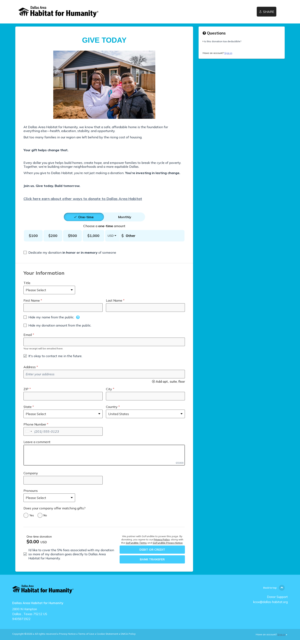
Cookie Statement (107, 633)
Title (26, 283)
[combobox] (28, 431)
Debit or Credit (152, 549)
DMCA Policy (128, 633)
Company (30, 473)
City (109, 389)
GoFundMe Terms (136, 542)
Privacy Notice (67, 633)
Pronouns (30, 491)
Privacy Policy (162, 539)
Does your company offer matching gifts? (54, 508)
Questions (216, 33)
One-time (86, 217)
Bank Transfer (152, 559)
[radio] (86, 217)
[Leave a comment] (104, 455)
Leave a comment (36, 442)
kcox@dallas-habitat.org (270, 602)
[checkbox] (69, 252)
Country (112, 407)
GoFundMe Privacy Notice (168, 542)
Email (27, 335)
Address (29, 367)
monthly (124, 217)
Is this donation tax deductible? (222, 41)
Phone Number (34, 424)
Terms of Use (86, 633)
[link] (58, 11)
